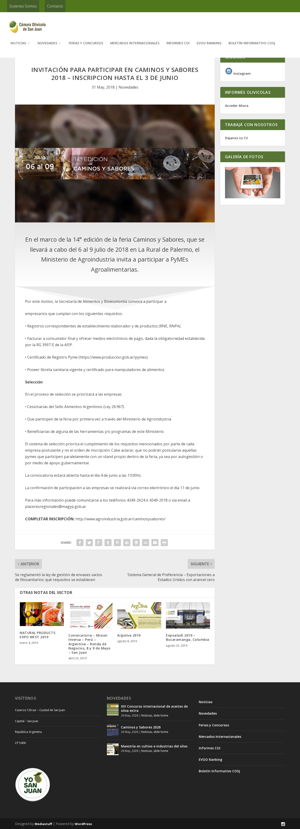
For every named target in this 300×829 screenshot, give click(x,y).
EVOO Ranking (209, 43)
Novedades (47, 43)
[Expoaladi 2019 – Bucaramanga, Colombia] (188, 615)
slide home (161, 715)
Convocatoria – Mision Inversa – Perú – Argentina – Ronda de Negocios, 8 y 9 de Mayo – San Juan (89, 644)
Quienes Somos (23, 6)
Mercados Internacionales (134, 43)
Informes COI (178, 43)
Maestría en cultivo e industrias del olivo (154, 746)
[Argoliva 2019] (139, 615)
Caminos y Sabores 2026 (141, 727)
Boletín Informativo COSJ (252, 43)
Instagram (241, 73)
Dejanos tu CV (236, 138)
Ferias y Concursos (86, 43)
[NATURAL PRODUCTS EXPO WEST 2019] (42, 614)
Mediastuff (43, 824)
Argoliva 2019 (129, 635)
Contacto (55, 6)
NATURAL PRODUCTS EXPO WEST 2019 (37, 634)
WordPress (83, 824)
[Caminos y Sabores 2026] (113, 730)
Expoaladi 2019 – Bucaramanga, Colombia (187, 637)
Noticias (18, 43)
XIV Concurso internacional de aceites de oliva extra (154, 708)
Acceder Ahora (236, 105)
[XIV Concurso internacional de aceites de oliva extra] (113, 709)
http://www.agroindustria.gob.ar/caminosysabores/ (120, 518)
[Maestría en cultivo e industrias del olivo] (113, 749)
